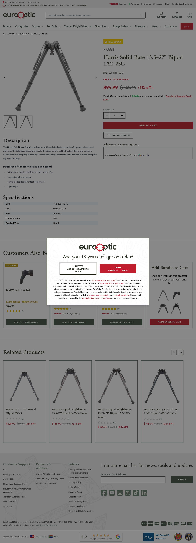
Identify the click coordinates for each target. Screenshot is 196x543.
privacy (92, 295)
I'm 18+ (118, 269)
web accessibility (102, 295)
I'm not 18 (78, 269)
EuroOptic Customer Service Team (96, 298)
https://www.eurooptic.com (103, 280)
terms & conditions (122, 295)
